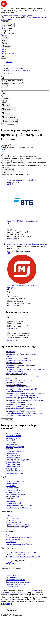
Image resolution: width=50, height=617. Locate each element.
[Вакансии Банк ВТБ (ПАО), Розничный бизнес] (27, 203)
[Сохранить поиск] (3, 93)
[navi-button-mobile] (3, 57)
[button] (3, 49)
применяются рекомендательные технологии (21, 591)
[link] (5, 43)
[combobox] (12, 80)
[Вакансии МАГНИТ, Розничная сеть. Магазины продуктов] (27, 269)
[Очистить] (4, 86)
